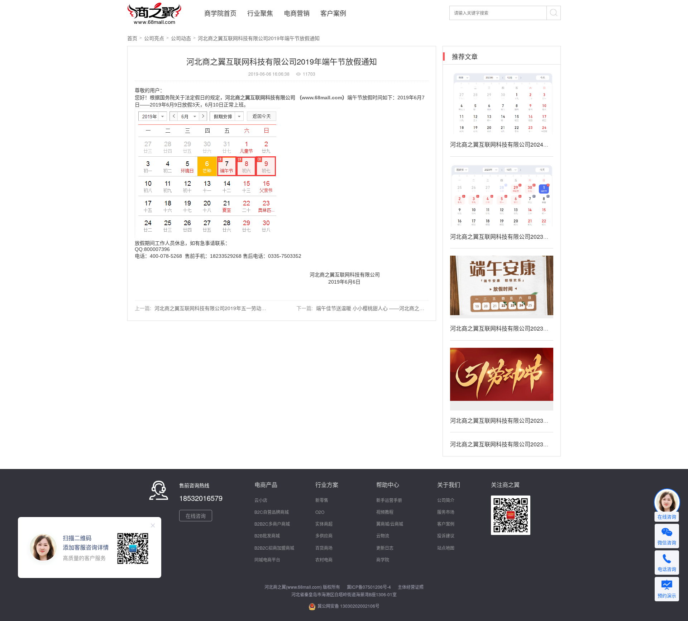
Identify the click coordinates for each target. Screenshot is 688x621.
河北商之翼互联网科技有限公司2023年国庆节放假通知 (519, 236)
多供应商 (324, 535)
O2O (319, 512)
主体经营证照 (411, 587)
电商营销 (297, 13)
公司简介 (445, 500)
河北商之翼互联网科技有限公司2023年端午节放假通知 (519, 328)
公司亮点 (154, 38)
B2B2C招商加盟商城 (274, 548)
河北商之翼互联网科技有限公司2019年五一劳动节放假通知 (220, 308)
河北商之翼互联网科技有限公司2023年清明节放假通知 (519, 444)
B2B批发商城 (267, 535)
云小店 (260, 500)
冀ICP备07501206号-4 (369, 587)
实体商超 (324, 524)
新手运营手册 (389, 500)
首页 (132, 38)
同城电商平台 (267, 559)
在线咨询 (196, 515)
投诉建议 (445, 535)
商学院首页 (220, 13)
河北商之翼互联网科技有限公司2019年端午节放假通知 (259, 38)
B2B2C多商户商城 (272, 524)
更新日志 (384, 548)
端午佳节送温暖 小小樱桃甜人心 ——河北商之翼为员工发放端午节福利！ (397, 308)
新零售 (321, 500)
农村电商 (324, 559)
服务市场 (445, 512)
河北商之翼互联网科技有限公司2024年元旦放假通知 (516, 144)
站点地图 (445, 548)
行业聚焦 (260, 13)
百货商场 (324, 548)
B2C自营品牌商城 (271, 512)
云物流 (382, 535)
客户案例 (333, 13)
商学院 (382, 559)
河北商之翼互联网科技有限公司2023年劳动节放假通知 (519, 420)
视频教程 (384, 512)
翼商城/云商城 (389, 524)
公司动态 (181, 38)
